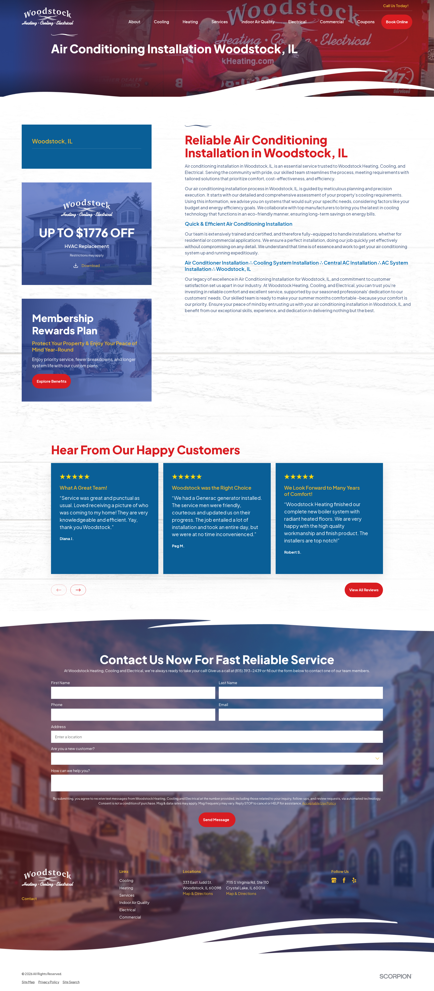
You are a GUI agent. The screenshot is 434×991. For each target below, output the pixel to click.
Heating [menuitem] (190, 21)
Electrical (127, 909)
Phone (56, 704)
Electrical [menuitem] (297, 21)
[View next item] (78, 590)
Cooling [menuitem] (161, 21)
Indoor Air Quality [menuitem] (258, 21)
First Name (60, 682)
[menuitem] (28, 982)
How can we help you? (70, 770)
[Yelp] (354, 880)
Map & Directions (198, 893)
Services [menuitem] (219, 21)
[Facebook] (344, 880)
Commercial (130, 917)
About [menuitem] (134, 21)
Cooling (126, 880)
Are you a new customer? (73, 748)
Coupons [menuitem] (366, 21)
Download (91, 265)
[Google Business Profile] (334, 880)
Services (126, 895)
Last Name (228, 682)
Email (223, 704)
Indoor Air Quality (134, 902)
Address (58, 726)
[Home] (47, 17)
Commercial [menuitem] (332, 21)
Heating (126, 887)
